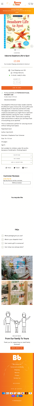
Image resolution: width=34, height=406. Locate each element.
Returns (17, 158)
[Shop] (17, 293)
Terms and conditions (17, 367)
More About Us (17, 347)
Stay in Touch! (16, 388)
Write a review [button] (17, 182)
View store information (10, 99)
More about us (17, 364)
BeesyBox (16, 383)
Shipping (14, 64)
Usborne (17, 53)
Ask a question (17, 162)
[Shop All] (17, 268)
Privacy (17, 375)
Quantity (17, 79)
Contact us (17, 378)
